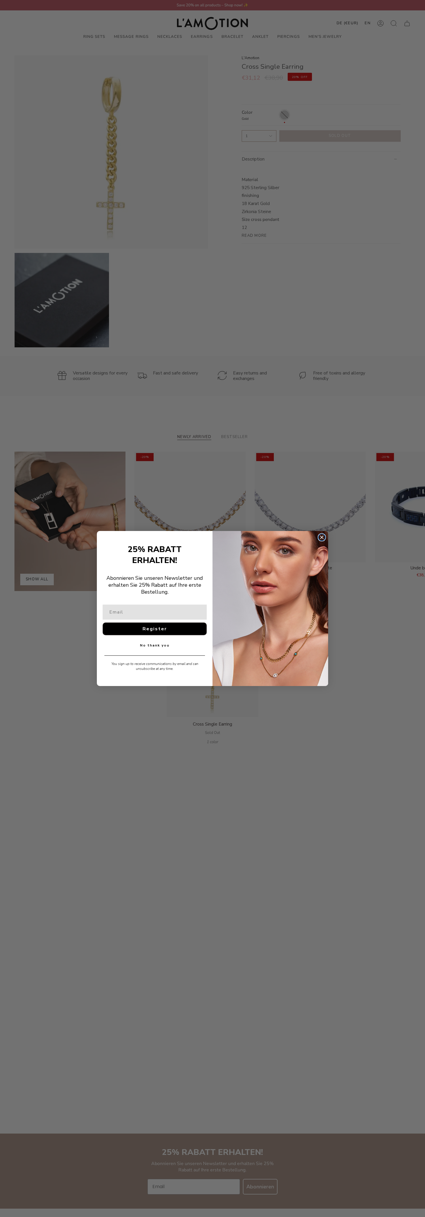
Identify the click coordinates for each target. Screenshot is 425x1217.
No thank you (154, 645)
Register (155, 629)
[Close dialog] (321, 537)
